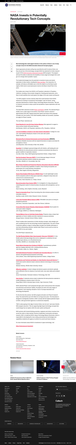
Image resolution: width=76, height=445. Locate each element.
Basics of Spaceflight (9, 434)
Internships (7, 393)
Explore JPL (7, 411)
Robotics (29, 418)
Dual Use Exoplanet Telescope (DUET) (26, 157)
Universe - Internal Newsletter (42, 412)
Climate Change (30, 413)
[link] (38, 39)
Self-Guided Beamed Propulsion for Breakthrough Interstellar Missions (34, 253)
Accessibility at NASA (43, 415)
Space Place (40, 434)
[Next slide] (64, 53)
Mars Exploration (25, 435)
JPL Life (29, 406)
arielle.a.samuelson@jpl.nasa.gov (23, 348)
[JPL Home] (15, 5)
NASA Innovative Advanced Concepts (33, 73)
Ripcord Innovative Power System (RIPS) (26, 183)
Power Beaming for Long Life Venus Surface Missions (29, 124)
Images (40, 388)
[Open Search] (71, 5)
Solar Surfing (19, 278)
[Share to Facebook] (11, 64)
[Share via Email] (11, 71)
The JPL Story (7, 395)
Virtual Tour (18, 408)
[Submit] (57, 389)
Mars (28, 410)
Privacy (14, 443)
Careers (6, 391)
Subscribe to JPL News (31, 396)
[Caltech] (59, 401)
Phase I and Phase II (39, 110)
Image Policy (19, 443)
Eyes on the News (30, 395)
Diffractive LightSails (21, 269)
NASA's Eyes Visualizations (41, 409)
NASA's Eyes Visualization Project (45, 435)
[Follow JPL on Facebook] (57, 396)
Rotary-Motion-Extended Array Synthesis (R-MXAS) (29, 245)
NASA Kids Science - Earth (10, 435)
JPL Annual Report (8, 400)
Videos (40, 390)
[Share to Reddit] (11, 69)
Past (17, 390)
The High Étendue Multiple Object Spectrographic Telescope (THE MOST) (35, 236)
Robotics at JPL (42, 400)
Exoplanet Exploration (26, 434)
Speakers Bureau (8, 408)
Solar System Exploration (27, 437)
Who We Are (7, 388)
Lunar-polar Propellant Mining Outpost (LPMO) (28, 199)
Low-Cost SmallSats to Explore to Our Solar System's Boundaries (33, 131)
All (16, 393)
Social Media (41, 414)
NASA (6, 443)
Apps (40, 395)
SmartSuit (18, 148)
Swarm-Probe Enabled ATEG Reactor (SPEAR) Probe (29, 174)
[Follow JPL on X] (59, 396)
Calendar (6, 410)
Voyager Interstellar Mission (43, 437)
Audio (40, 391)
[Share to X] (11, 66)
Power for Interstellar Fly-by (23, 192)
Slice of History (42, 398)
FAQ (24, 443)
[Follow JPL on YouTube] (64, 396)
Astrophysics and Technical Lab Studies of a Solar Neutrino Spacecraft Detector (36, 260)
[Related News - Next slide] (63, 367)
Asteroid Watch (42, 406)
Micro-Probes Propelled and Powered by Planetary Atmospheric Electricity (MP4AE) (37, 165)
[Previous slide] (61, 53)
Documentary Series (9, 398)
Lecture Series (7, 406)
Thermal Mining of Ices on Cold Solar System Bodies (29, 214)
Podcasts (40, 393)
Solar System (30, 391)
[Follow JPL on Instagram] (61, 396)
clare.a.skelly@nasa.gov (21, 341)
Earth (28, 390)
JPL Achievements (8, 396)
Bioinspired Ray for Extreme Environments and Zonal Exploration (32, 139)
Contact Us (41, 417)
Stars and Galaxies (31, 393)
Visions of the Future (43, 396)
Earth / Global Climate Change (11, 437)
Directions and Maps (20, 410)
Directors (6, 390)
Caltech (9, 443)
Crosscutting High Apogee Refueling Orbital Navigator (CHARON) (32, 207)
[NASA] (6, 5)
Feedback (28, 443)
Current (17, 388)
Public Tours (18, 406)
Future (17, 391)
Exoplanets (29, 415)
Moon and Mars (41, 82)
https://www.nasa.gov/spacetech (24, 326)
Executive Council (8, 401)
